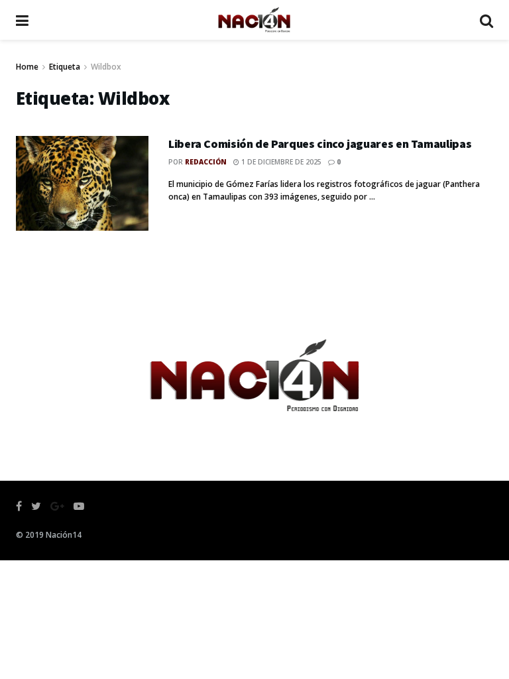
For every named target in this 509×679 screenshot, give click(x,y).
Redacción (206, 161)
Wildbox (106, 66)
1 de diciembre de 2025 (280, 161)
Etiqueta (64, 66)
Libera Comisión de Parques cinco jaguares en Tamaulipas (319, 143)
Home (27, 66)
